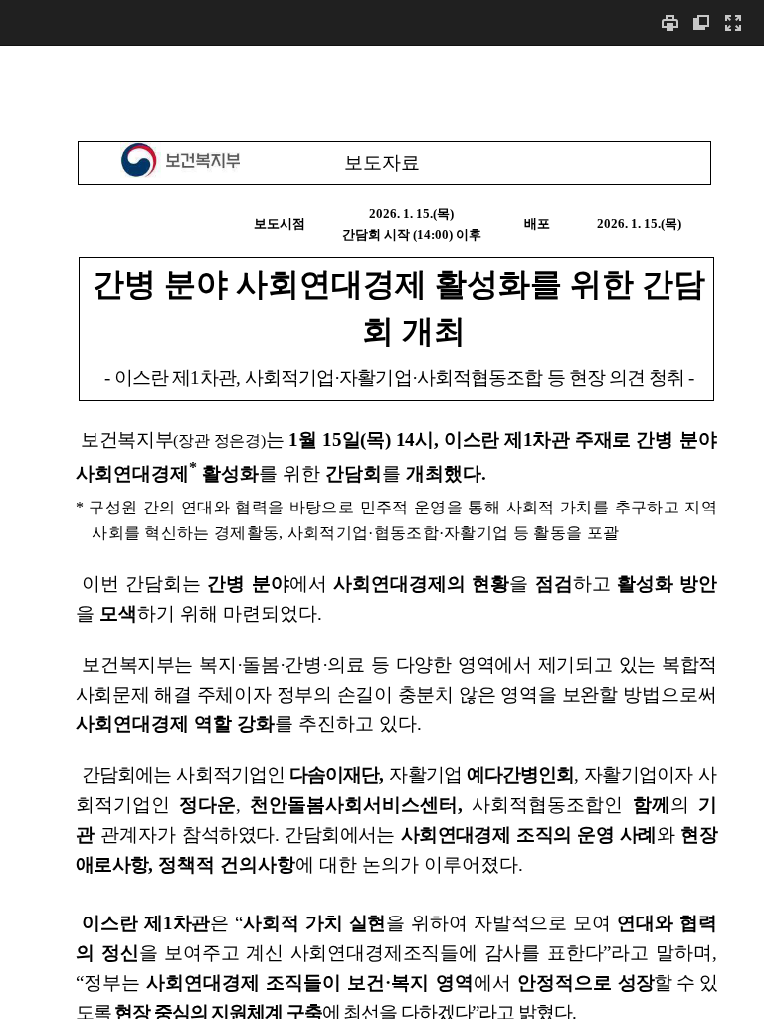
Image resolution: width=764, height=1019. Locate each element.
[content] (382, 532)
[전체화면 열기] (733, 22)
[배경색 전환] (701, 22)
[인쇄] (669, 22)
